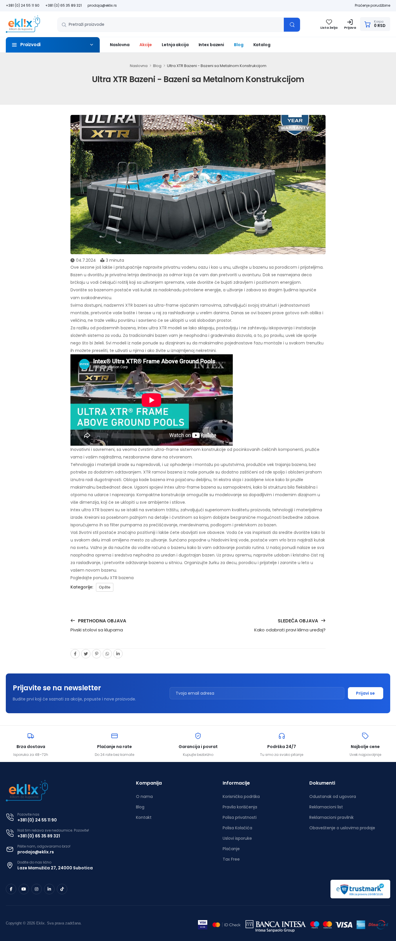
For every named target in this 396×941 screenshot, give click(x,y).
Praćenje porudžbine (372, 5)
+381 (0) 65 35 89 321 (63, 5)
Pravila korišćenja (240, 807)
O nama (144, 796)
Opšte (104, 587)
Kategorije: (81, 587)
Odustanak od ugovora (332, 796)
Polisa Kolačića (237, 828)
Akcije (145, 45)
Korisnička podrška (241, 796)
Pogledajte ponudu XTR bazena (102, 578)
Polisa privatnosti (240, 817)
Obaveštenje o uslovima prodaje (342, 828)
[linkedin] (118, 654)
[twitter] (85, 654)
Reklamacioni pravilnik (331, 817)
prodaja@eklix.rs (102, 5)
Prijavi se (365, 693)
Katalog (261, 45)
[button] (53, 45)
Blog (239, 45)
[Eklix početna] (23, 24)
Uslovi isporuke (237, 838)
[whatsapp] (107, 654)
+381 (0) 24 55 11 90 (22, 5)
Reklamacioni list (326, 807)
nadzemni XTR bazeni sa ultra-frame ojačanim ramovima (162, 305)
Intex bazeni (211, 45)
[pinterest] (96, 654)
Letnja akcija (175, 45)
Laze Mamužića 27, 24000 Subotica (55, 868)
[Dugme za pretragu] (292, 25)
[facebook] (75, 654)
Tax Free (231, 859)
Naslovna (120, 45)
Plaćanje (231, 849)
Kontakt (144, 817)
